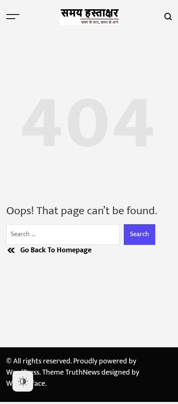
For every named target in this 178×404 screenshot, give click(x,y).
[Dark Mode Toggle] (22, 381)
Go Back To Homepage (55, 250)
